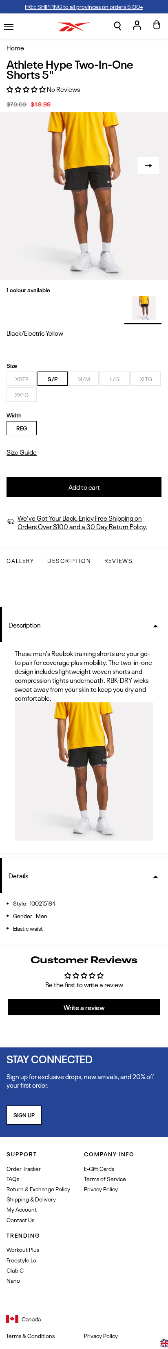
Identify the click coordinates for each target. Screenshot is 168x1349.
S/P (52, 378)
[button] (117, 26)
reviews (118, 560)
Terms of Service (105, 1178)
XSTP (22, 378)
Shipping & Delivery (31, 1199)
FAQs (13, 1178)
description (69, 560)
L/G (114, 378)
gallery (20, 560)
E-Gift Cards (99, 1168)
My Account (22, 1209)
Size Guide (22, 452)
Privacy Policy (101, 1189)
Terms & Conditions (30, 1335)
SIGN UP (24, 1115)
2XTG (22, 394)
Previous (19, 166)
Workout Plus (23, 1249)
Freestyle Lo (21, 1260)
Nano (13, 1280)
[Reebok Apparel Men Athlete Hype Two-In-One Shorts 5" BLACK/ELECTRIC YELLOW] (144, 308)
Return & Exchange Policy (38, 1189)
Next (148, 166)
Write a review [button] (84, 1007)
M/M (83, 378)
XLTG (145, 378)
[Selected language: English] (164, 1344)
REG (21, 428)
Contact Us (20, 1219)
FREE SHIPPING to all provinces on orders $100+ (84, 6)
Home (15, 47)
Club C (15, 1270)
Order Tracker (24, 1168)
